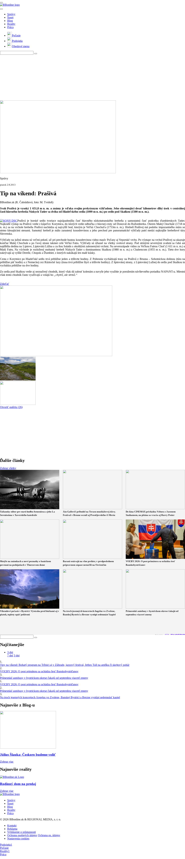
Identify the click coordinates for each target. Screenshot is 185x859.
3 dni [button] (10, 652)
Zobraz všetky (8, 468)
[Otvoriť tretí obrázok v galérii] (18, 403)
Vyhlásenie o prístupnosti (21, 832)
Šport (10, 17)
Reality (11, 23)
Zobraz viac (7, 761)
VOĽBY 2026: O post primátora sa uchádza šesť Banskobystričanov (39, 671)
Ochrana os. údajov (49, 835)
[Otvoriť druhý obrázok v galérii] (18, 379)
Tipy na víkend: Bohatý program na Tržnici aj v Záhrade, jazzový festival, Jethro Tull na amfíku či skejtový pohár (64, 664)
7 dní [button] (10, 655)
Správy (11, 14)
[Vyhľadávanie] (35, 53)
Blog (10, 20)
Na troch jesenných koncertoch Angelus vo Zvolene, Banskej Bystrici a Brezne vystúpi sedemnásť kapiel (60, 697)
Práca (10, 27)
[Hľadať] (1, 9)
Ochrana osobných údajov (22, 835)
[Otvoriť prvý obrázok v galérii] (56, 355)
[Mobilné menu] (1, 2)
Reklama (12, 828)
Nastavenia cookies (18, 838)
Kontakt (11, 825)
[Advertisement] (87, 77)
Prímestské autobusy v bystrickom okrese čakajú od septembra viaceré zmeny (44, 677)
